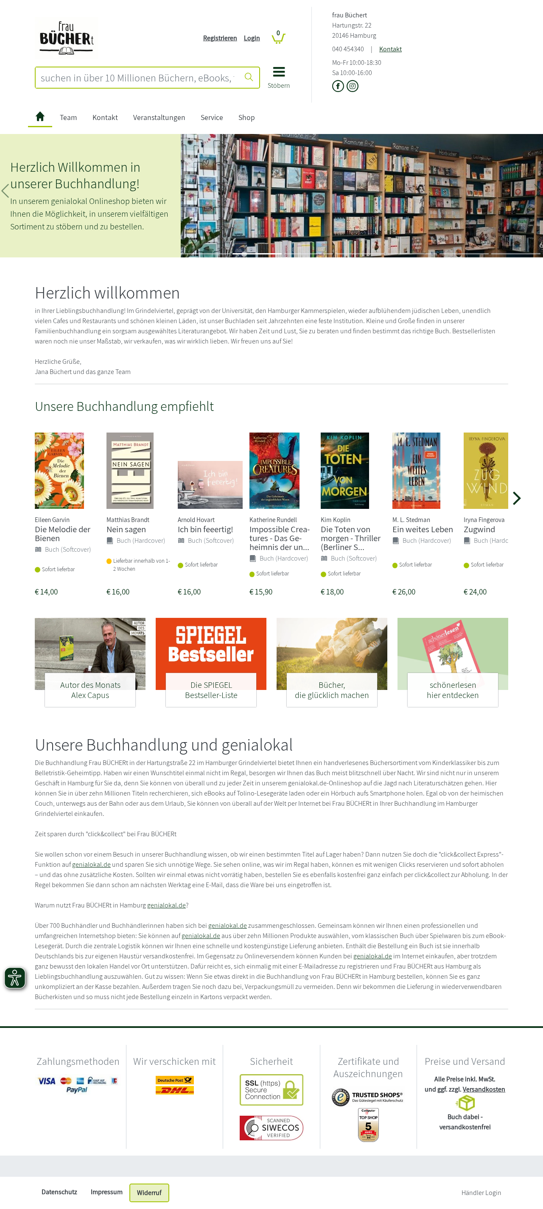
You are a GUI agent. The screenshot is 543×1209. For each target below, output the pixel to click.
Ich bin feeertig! (205, 529)
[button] (279, 81)
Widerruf (149, 1192)
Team (68, 117)
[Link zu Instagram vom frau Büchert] (352, 87)
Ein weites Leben (422, 529)
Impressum (107, 1191)
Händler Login (481, 1192)
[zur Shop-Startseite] (66, 37)
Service (212, 117)
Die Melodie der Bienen (62, 533)
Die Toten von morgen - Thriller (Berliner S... (351, 538)
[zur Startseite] (40, 117)
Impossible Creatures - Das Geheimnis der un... (279, 538)
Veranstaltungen (159, 117)
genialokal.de (91, 864)
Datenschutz (59, 1191)
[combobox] (137, 77)
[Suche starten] (249, 77)
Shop (246, 117)
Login (252, 38)
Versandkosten (484, 1089)
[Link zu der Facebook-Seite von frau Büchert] (339, 87)
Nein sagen (126, 529)
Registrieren (220, 38)
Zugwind (479, 529)
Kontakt (390, 49)
